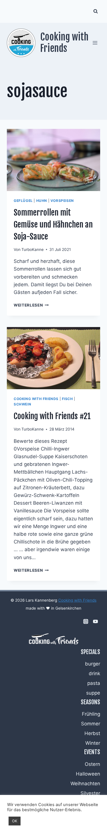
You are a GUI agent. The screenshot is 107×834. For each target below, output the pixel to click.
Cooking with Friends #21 (52, 416)
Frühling (91, 714)
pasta (93, 683)
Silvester (90, 793)
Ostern (92, 764)
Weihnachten (85, 783)
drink (94, 673)
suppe (93, 693)
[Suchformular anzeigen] (95, 11)
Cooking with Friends (77, 600)
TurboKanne (32, 249)
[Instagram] (85, 621)
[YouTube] (95, 621)
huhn (41, 200)
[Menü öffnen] (95, 42)
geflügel (23, 200)
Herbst (92, 733)
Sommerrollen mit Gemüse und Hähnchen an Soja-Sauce (53, 225)
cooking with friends (36, 399)
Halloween (88, 774)
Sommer (90, 724)
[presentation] (53, 160)
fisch (67, 399)
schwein (22, 404)
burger (92, 664)
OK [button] (14, 821)
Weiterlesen (31, 305)
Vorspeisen (62, 200)
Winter (92, 743)
